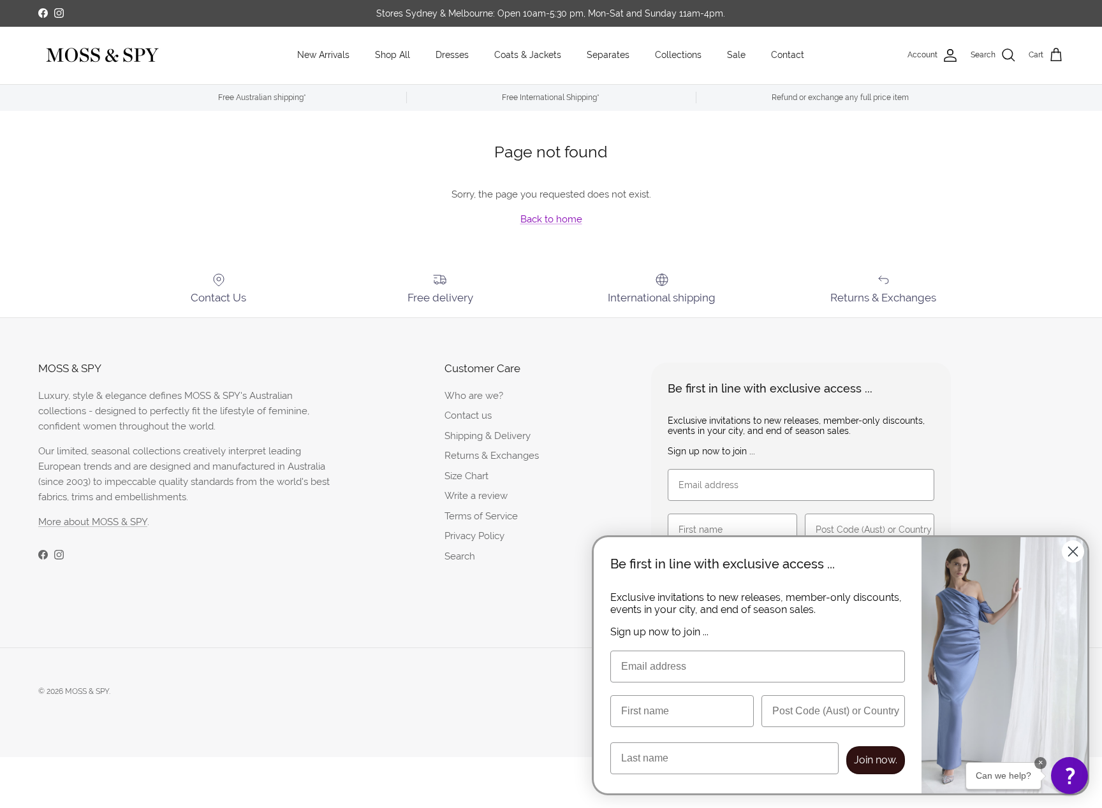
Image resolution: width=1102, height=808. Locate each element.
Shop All (392, 55)
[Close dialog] (1073, 551)
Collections (678, 55)
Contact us (468, 415)
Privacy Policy (474, 535)
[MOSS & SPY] (102, 55)
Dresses (452, 55)
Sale (736, 55)
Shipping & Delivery (487, 435)
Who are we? (473, 395)
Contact (787, 55)
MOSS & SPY (87, 691)
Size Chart (466, 475)
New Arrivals (323, 55)
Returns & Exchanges (491, 455)
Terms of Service (481, 515)
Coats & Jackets (527, 55)
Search (459, 556)
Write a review (476, 495)
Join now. (875, 760)
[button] (1069, 775)
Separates (608, 55)
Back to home (551, 218)
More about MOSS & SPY (92, 521)
